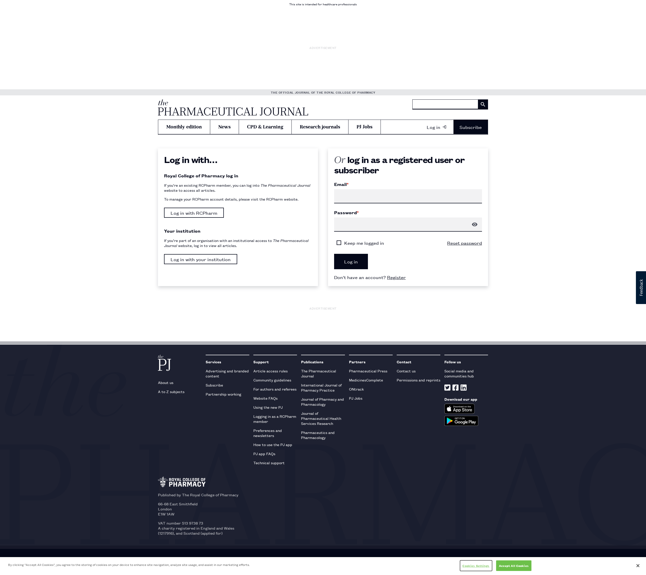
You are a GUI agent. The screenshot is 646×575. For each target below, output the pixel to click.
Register (396, 277)
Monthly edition (184, 127)
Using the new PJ (268, 407)
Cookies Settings (475, 565)
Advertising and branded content (227, 373)
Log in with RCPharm (194, 213)
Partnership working (223, 394)
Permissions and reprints (418, 379)
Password (346, 212)
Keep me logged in (364, 243)
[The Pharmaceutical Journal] (233, 107)
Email (341, 184)
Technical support (269, 462)
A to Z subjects (171, 391)
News (224, 127)
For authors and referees (275, 389)
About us (165, 382)
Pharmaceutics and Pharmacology (318, 435)
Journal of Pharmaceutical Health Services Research (321, 418)
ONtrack (356, 389)
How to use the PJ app (272, 444)
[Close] (637, 565)
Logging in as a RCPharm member (274, 419)
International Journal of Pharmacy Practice (321, 387)
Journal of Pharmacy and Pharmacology (322, 401)
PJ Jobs (364, 127)
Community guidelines (272, 379)
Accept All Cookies (514, 565)
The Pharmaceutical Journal (318, 373)
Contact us (406, 370)
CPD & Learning (265, 127)
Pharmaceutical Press (368, 370)
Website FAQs (265, 398)
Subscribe (471, 127)
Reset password (464, 243)
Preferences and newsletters (267, 433)
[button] (641, 287)
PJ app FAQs (264, 453)
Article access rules (270, 370)
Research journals (320, 127)
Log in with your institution (201, 259)
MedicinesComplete (366, 379)
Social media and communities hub (459, 373)
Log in (433, 127)
